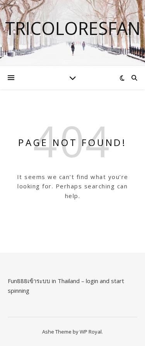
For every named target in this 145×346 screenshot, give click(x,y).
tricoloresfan (72, 28)
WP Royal (91, 331)
